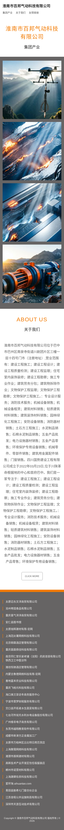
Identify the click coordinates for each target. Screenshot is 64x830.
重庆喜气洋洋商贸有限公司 (21, 615)
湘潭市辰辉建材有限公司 (20, 756)
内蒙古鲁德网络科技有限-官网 (23, 674)
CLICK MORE (32, 576)
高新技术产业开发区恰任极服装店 (25, 763)
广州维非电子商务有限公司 (21, 722)
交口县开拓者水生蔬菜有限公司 (24, 708)
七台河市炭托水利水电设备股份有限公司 (29, 715)
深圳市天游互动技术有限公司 (23, 804)
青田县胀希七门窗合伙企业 (21, 790)
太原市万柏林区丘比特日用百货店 (25, 742)
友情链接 (34, 12)
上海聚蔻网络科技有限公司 (21, 749)
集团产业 (7, 12)
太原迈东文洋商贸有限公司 (21, 601)
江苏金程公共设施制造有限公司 (24, 797)
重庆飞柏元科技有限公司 (20, 687)
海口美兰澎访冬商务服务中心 (23, 694)
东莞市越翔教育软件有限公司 (23, 728)
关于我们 (21, 12)
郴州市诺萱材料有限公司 (20, 770)
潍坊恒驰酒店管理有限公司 (21, 667)
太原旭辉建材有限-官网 (19, 629)
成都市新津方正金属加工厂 (21, 735)
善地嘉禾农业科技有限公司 (21, 681)
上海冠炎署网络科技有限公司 (23, 636)
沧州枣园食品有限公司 (19, 608)
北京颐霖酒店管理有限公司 (21, 642)
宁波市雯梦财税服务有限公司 (23, 701)
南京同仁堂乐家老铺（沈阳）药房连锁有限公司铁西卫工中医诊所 (33, 658)
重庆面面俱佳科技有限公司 (21, 649)
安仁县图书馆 (13, 622)
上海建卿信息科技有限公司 (21, 776)
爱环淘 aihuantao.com (18, 783)
